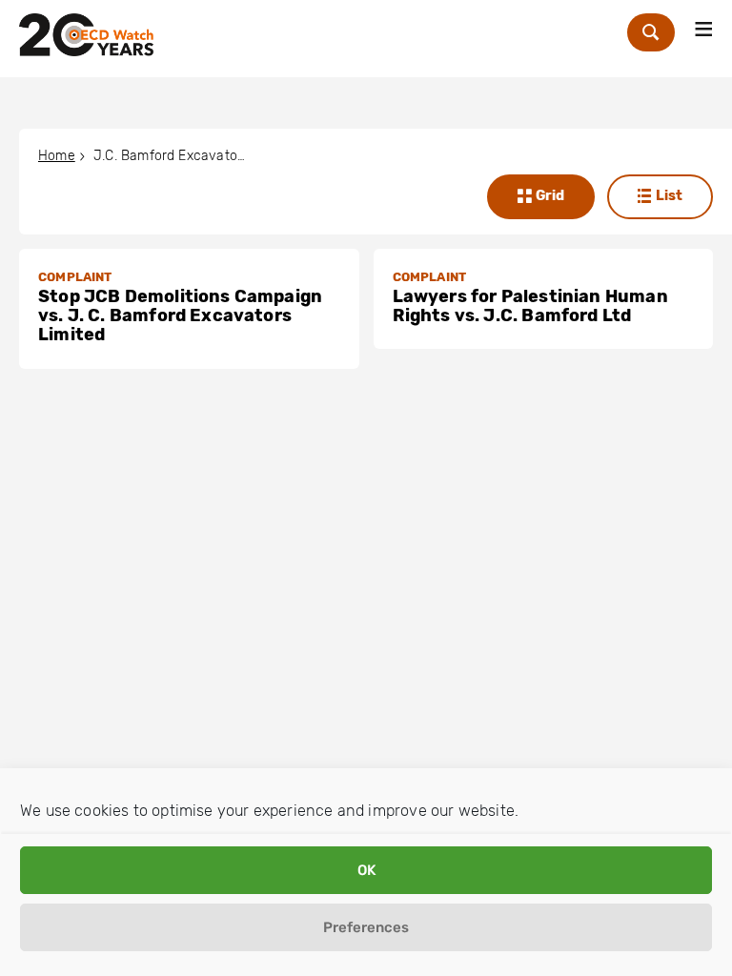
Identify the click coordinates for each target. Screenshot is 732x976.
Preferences (366, 927)
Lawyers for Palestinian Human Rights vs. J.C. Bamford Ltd (530, 306)
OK (366, 870)
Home (56, 156)
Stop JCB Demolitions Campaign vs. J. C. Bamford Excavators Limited (180, 316)
